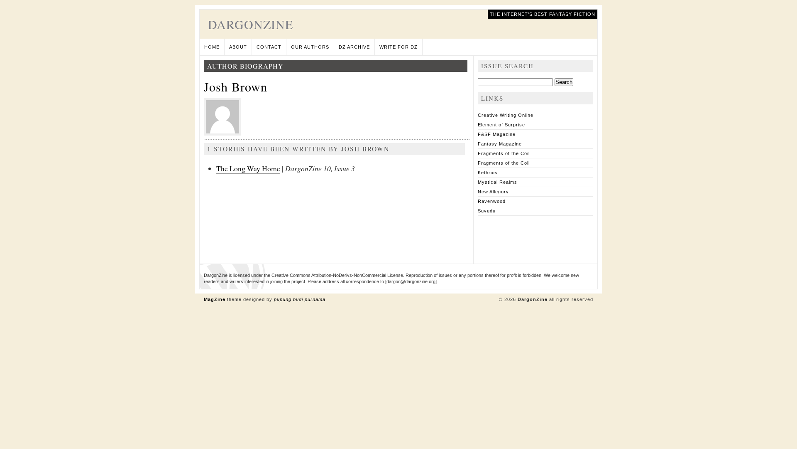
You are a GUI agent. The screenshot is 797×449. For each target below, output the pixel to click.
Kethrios (488, 172)
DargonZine (250, 24)
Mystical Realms (497, 182)
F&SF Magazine (497, 134)
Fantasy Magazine (500, 143)
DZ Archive (354, 46)
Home (212, 46)
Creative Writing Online (505, 115)
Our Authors (310, 46)
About (238, 46)
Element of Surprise (501, 124)
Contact (269, 46)
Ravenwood (492, 201)
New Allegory (493, 191)
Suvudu (487, 210)
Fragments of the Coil (504, 153)
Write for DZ (398, 46)
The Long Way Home (248, 168)
